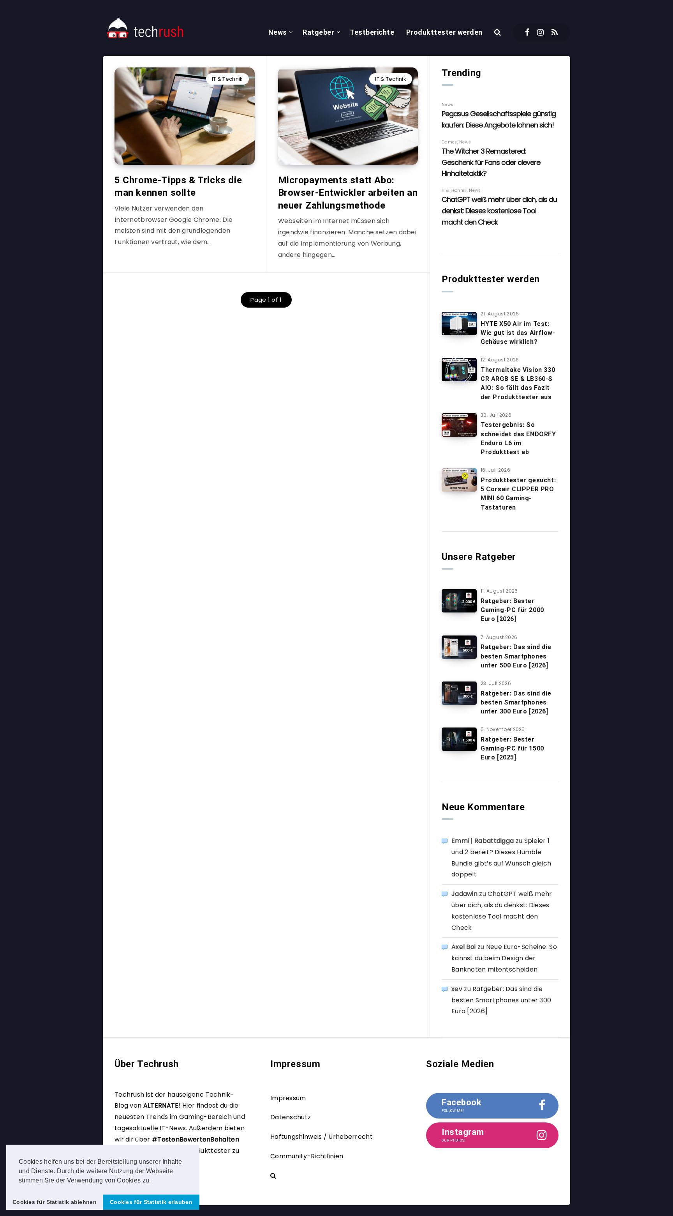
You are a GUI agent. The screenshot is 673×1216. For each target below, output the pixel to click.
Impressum (288, 1098)
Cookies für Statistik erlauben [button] (151, 1202)
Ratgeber (318, 32)
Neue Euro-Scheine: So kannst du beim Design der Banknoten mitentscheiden (504, 958)
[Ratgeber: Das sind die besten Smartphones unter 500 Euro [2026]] (459, 647)
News (277, 32)
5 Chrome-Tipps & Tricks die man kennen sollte (178, 186)
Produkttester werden (444, 32)
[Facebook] (527, 32)
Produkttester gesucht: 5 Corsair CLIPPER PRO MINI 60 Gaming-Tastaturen (518, 493)
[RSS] (554, 32)
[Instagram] (540, 32)
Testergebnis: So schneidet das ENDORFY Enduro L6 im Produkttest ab (518, 438)
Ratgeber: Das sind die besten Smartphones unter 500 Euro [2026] (516, 656)
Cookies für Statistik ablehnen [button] (54, 1202)
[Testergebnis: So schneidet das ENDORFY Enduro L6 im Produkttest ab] (459, 425)
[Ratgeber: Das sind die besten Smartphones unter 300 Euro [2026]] (459, 693)
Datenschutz (290, 1117)
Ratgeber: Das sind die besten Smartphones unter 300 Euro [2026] (516, 702)
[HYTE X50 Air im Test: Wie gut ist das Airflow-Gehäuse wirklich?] (459, 323)
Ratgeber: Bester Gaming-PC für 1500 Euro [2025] (512, 748)
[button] (154, 1181)
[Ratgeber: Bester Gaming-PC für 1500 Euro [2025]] (459, 739)
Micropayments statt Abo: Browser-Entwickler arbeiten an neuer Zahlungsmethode (348, 193)
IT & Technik (227, 79)
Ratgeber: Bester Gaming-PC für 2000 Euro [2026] (512, 610)
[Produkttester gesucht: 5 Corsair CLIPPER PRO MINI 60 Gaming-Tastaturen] (459, 480)
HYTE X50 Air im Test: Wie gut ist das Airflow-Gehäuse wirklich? (518, 332)
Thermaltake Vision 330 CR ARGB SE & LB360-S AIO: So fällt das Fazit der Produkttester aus (518, 383)
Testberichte (372, 32)
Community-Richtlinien (306, 1156)
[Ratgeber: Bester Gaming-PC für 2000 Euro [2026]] (459, 600)
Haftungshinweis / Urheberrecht (321, 1136)
